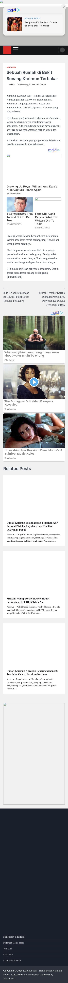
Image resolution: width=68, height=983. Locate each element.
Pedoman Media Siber (13, 943)
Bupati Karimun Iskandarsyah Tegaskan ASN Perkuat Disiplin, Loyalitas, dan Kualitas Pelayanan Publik (32, 526)
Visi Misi (7, 948)
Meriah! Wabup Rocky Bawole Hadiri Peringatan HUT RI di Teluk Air (28, 600)
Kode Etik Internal (12, 960)
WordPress (9, 978)
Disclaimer (8, 954)
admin (12, 85)
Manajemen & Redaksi (13, 937)
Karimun (11, 67)
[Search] (62, 50)
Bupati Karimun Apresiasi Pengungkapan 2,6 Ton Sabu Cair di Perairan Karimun (32, 673)
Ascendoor (33, 974)
